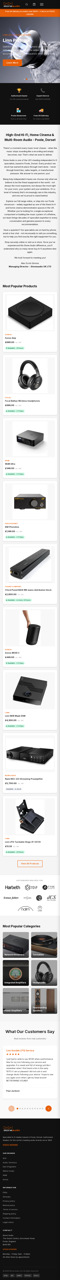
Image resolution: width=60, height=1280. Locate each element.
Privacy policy (9, 1201)
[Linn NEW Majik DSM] (30, 690)
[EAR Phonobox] (30, 501)
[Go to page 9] (37, 1108)
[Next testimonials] (48, 1109)
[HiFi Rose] (31, 887)
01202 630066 (10, 1145)
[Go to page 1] (17, 1108)
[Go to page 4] (25, 1108)
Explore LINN (13, 63)
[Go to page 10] (40, 1108)
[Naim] (25, 908)
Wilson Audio (8, 1171)
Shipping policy (9, 1214)
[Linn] (40, 908)
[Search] (26, 4)
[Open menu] (41, 4)
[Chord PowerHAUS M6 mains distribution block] (30, 564)
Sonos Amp (10, 338)
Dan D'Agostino (9, 1167)
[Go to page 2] (20, 1108)
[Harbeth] (12, 887)
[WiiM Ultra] (30, 438)
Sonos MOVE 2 (12, 653)
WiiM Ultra (10, 464)
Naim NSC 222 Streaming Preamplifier (24, 779)
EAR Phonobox (12, 527)
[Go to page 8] (35, 1108)
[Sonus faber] (11, 898)
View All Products (30, 863)
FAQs (5, 1192)
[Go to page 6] (30, 1108)
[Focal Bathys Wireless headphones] (30, 375)
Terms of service (10, 1209)
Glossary (6, 1197)
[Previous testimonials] (11, 1109)
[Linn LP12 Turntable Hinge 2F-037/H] (30, 816)
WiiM (5, 1175)
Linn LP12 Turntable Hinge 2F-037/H (23, 842)
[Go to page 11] (42, 1108)
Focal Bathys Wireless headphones (22, 401)
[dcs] (52, 898)
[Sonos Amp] (30, 312)
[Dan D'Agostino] (39, 898)
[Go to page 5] (27, 1108)
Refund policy (9, 1205)
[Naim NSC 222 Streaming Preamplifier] (30, 753)
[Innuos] (27, 898)
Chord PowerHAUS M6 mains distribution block (28, 590)
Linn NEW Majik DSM (15, 716)
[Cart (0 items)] (34, 4)
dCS (4, 1158)
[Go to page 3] (22, 1108)
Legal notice (8, 1222)
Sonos (5, 1179)
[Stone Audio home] (12, 4)
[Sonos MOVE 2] (30, 627)
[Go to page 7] (32, 1108)
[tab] (24, 79)
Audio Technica (10, 1162)
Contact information (11, 1218)
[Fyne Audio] (48, 887)
